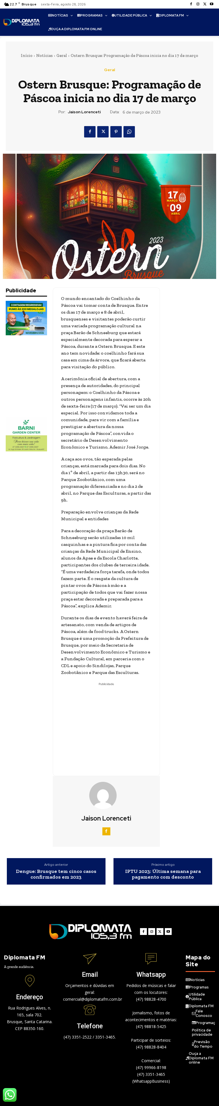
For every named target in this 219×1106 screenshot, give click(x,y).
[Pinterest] (116, 131)
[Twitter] (204, 4)
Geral (61, 55)
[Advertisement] (34, 376)
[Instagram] (197, 4)
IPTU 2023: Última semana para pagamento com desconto (163, 874)
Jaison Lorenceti (84, 112)
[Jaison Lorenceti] (106, 795)
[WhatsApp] (129, 131)
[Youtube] (211, 4)
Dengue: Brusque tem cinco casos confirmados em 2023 (56, 874)
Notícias (44, 55)
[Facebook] (191, 4)
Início (27, 55)
